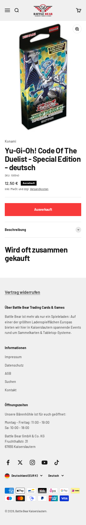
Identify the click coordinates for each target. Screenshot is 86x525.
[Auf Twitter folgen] (20, 462)
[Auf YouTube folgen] (44, 462)
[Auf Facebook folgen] (8, 462)
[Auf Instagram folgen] (32, 462)
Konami (10, 141)
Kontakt (10, 390)
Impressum (13, 357)
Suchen (10, 382)
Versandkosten (39, 189)
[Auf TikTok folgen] (57, 462)
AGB (8, 373)
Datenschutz (14, 365)
